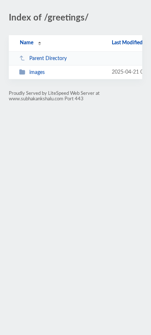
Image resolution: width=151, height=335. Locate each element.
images (37, 72)
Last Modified (127, 42)
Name (26, 42)
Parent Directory (48, 58)
